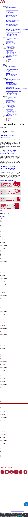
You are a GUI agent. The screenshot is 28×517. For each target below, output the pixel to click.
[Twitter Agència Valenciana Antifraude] (11, 473)
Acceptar (20, 516)
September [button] (2, 216)
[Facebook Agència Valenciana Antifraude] (16, 473)
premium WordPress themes (17, 511)
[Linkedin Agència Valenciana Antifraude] (2, 473)
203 (6, 180)
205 (9, 180)
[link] (9, 2)
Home (4, 130)
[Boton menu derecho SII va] (10, 209)
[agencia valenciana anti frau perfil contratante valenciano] (10, 194)
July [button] (1, 210)
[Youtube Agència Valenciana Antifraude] (7, 473)
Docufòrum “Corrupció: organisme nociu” (7, 136)
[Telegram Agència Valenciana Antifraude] (25, 473)
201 (2, 180)
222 (12, 180)
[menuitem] (15, 5)
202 (4, 180)
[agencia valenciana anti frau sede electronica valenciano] (10, 201)
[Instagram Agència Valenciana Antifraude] (20, 473)
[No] (23, 516)
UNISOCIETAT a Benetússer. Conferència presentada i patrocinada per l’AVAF (8, 151)
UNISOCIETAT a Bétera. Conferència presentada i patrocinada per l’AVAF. (7, 168)
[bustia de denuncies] (10, 187)
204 (8, 180)
